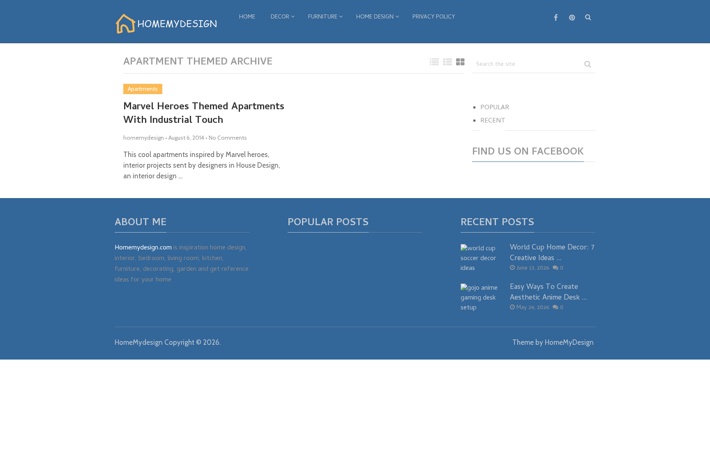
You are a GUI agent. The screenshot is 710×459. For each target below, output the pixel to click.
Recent (492, 121)
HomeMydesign (139, 342)
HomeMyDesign (569, 342)
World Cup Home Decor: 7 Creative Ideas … (552, 253)
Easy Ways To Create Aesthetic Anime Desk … (548, 292)
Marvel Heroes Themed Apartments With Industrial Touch (203, 114)
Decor (280, 17)
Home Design (375, 17)
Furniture (322, 17)
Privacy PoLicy (434, 17)
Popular (494, 108)
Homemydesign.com (143, 248)
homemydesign (143, 137)
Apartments (143, 88)
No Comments (228, 137)
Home (247, 17)
